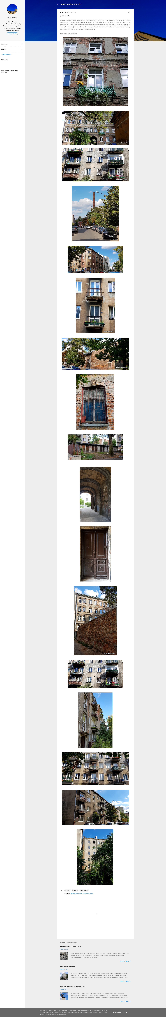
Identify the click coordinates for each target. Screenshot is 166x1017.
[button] (129, 12)
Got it (125, 1012)
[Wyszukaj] (133, 4)
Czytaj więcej (125, 961)
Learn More (116, 1012)
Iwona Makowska (12, 17)
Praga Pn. (75, 890)
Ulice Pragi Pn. (84, 890)
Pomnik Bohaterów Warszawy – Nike (73, 987)
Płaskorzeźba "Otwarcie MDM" (71, 946)
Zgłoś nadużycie (6, 54)
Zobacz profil (12, 33)
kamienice (67, 890)
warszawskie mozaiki (71, 4)
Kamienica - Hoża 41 (67, 967)
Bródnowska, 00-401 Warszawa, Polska (82, 893)
